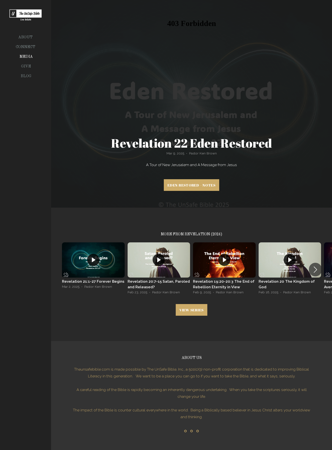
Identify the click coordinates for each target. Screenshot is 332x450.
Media (26, 57)
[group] (93, 266)
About (26, 37)
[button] (315, 269)
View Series (191, 309)
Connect (26, 47)
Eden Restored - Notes (191, 185)
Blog (26, 76)
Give (26, 66)
